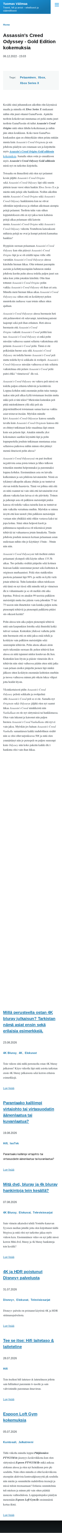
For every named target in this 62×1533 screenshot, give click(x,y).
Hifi (5, 1143)
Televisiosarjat (43, 1212)
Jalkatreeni (25, 1442)
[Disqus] (31, 801)
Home (6, 24)
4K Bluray (10, 1053)
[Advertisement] (31, 968)
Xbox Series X (29, 83)
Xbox (41, 77)
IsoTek (14, 1143)
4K (21, 1053)
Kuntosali (9, 1442)
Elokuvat (31, 1053)
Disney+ (8, 1299)
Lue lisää (8, 1088)
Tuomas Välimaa (15, 3)
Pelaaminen (28, 77)
